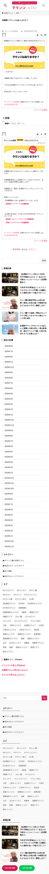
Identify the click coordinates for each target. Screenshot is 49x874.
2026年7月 (9, 351)
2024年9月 (9, 430)
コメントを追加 (40, 110)
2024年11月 (9, 425)
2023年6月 (9, 510)
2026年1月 (9, 362)
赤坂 (4, 647)
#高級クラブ (7, 617)
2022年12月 (9, 541)
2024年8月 (9, 436)
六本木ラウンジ (25, 630)
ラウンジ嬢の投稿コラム (14, 560)
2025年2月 (9, 409)
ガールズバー (30, 617)
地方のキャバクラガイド (14, 566)
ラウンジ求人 (36, 621)
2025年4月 (9, 399)
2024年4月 (9, 457)
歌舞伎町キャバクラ (10, 638)
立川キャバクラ (15, 643)
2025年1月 (9, 415)
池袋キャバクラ (33, 638)
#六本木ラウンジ (9, 608)
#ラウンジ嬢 (7, 599)
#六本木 (21, 603)
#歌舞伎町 (22, 608)
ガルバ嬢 (18, 617)
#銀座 (24, 612)
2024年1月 (9, 473)
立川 (4, 643)
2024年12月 (9, 420)
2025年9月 (9, 372)
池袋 (22, 638)
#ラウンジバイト (30, 595)
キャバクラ (7, 621)
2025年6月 (9, 388)
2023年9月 (9, 494)
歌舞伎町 (37, 634)
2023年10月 (9, 489)
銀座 (11, 647)
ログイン (32, 249)
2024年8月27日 (12, 104)
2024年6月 (9, 446)
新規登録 (16, 249)
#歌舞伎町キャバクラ (11, 612)
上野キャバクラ (15, 625)
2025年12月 (9, 367)
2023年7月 (9, 504)
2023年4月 (9, 520)
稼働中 (7, 123)
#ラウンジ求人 (20, 599)
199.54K (20, 140)
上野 (4, 625)
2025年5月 (9, 394)
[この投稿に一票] (37, 35)
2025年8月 (9, 378)
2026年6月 (9, 357)
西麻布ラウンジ (38, 643)
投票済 (13, 123)
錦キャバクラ (8, 652)
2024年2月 (9, 467)
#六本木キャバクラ (35, 603)
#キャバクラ (21, 590)
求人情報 (8, 571)
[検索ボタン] (5, 5)
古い (23, 123)
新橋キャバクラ (8, 634)
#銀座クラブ (34, 612)
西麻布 (26, 643)
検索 (44, 260)
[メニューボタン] (43, 5)
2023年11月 (9, 483)
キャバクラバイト (20, 621)
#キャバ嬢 (33, 590)
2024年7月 (9, 441)
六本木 (41, 625)
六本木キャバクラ (9, 630)
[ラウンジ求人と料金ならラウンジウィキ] (24, 5)
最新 (19, 123)
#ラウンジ (17, 595)
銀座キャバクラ (21, 647)
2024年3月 (9, 462)
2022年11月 (9, 547)
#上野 (31, 599)
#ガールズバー (8, 590)
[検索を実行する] (44, 698)
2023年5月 (9, 515)
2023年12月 (9, 478)
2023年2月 (9, 531)
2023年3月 (9, 525)
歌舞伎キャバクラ (24, 634)
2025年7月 (9, 383)
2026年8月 (9, 346)
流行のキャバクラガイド (14, 576)
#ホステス (6, 595)
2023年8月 (9, 499)
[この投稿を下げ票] (45, 35)
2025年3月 (9, 404)
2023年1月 (9, 536)
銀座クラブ (35, 647)
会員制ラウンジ (30, 625)
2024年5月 (9, 452)
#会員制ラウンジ (9, 603)
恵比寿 (36, 630)
